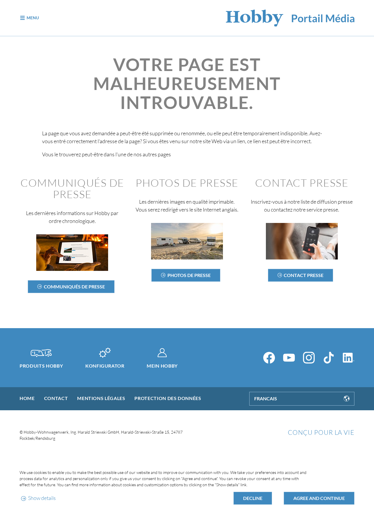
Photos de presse (189, 275)
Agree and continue (319, 498)
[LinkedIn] (348, 358)
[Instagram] (309, 358)
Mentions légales (101, 398)
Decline (252, 498)
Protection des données (167, 398)
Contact (56, 398)
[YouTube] (289, 358)
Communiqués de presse (74, 286)
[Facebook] (269, 358)
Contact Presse (303, 275)
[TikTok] (329, 358)
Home (27, 398)
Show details (42, 498)
